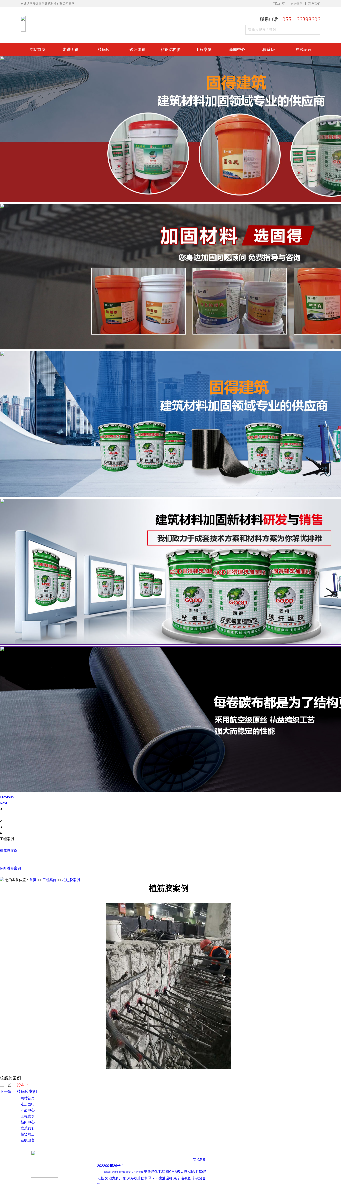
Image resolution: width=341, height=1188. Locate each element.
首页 (32, 880)
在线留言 (304, 49)
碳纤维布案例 (10, 868)
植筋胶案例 (8, 851)
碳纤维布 (137, 49)
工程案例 (204, 49)
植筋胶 (104, 49)
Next (3, 803)
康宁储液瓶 (182, 1178)
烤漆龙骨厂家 (115, 1178)
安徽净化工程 (154, 1172)
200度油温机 (162, 1178)
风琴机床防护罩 (139, 1178)
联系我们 (314, 3)
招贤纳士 (28, 1134)
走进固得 (297, 3)
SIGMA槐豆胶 (176, 1172)
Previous (7, 797)
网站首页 (279, 3)
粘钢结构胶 (170, 49)
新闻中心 (237, 49)
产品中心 (28, 1110)
